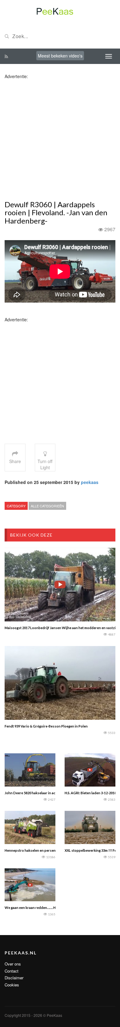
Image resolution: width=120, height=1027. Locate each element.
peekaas (89, 482)
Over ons (13, 964)
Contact (11, 971)
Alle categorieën (47, 505)
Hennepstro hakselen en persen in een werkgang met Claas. (52, 850)
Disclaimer (14, 978)
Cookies (12, 985)
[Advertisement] (60, 139)
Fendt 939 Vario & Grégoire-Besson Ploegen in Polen (46, 726)
